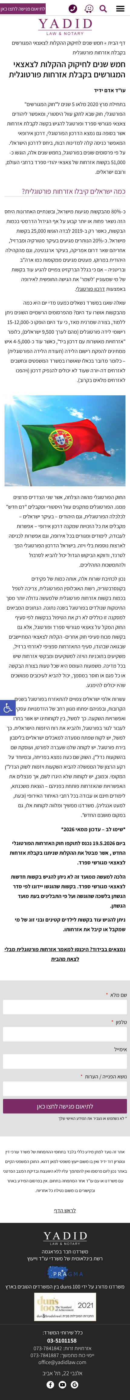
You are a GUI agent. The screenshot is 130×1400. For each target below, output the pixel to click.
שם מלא (118, 994)
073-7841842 (48, 1348)
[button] (8, 708)
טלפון (121, 1022)
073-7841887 (45, 1355)
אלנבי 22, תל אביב (62, 1373)
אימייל (120, 1049)
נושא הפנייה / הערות (105, 1076)
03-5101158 (61, 1340)
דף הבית (116, 42)
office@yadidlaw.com (62, 1362)
